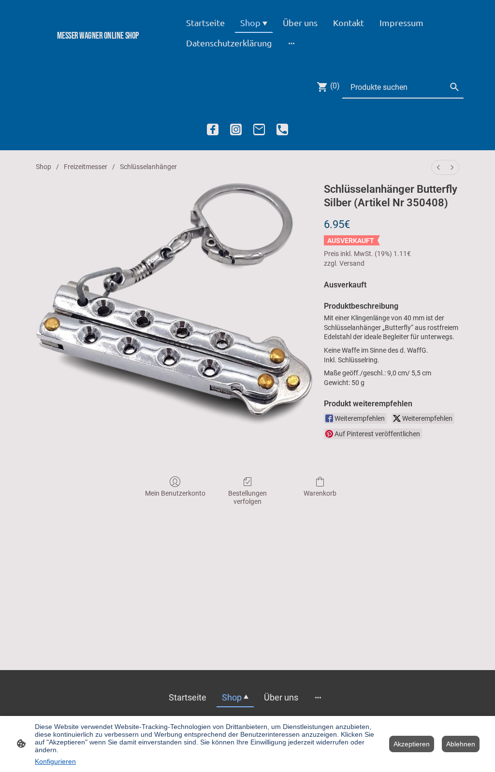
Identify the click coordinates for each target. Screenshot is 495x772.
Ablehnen (460, 744)
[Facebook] (212, 129)
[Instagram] (236, 129)
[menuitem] (438, 167)
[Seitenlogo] (98, 52)
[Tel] (282, 129)
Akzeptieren (411, 744)
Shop (43, 167)
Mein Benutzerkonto (175, 493)
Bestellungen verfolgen (247, 497)
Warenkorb (320, 493)
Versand (351, 263)
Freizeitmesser (85, 167)
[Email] (259, 129)
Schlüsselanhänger (148, 167)
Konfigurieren (55, 761)
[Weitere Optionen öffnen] (291, 43)
